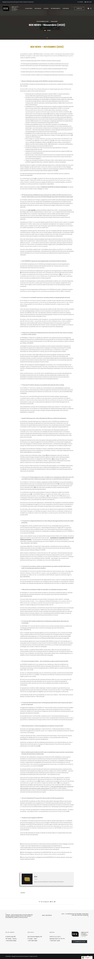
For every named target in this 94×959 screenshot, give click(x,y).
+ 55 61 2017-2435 (55, 941)
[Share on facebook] (39, 902)
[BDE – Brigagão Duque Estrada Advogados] (10, 8)
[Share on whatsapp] (49, 902)
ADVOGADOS (38, 8)
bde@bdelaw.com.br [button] (80, 941)
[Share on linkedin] (47, 902)
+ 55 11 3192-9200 (32, 941)
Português (87, 957)
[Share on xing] (53, 902)
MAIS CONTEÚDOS (47, 915)
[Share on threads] (43, 902)
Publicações (54, 21)
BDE (50, 30)
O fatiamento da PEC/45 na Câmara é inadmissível (53, 187)
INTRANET (81, 2)
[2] (35, 178)
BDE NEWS (23, 892)
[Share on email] (55, 902)
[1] (57, 170)
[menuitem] (81, 2)
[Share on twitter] (41, 902)
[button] (89, 8)
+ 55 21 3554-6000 (11, 941)
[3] (39, 746)
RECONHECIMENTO (55, 8)
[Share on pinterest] (45, 902)
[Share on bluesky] (51, 902)
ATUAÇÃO (46, 8)
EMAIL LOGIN (89, 2)
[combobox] (87, 957)
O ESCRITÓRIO (28, 8)
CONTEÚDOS (66, 8)
